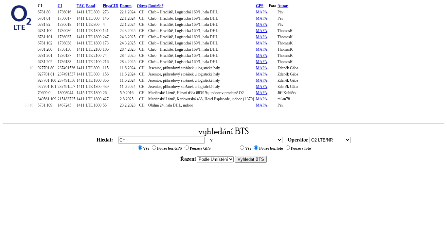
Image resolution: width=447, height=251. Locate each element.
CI (60, 6)
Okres (142, 6)
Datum (126, 6)
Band (90, 6)
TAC (81, 6)
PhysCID (110, 6)
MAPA (261, 12)
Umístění (155, 6)
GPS (259, 6)
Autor (282, 6)
